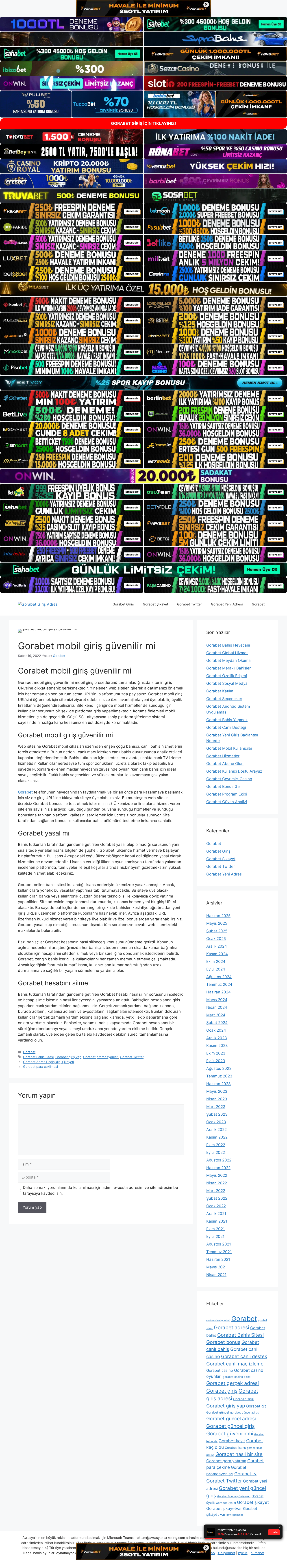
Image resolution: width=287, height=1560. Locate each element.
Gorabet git (256, 1406)
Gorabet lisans (235, 1447)
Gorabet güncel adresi (231, 1418)
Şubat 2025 (216, 931)
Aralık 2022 (216, 1129)
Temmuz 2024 (219, 984)
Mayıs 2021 (216, 1267)
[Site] (71, 211)
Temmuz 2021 (219, 1252)
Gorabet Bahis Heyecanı (228, 645)
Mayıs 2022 (216, 1175)
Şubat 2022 (216, 1198)
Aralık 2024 (216, 946)
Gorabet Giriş (123, 604)
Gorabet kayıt (232, 1440)
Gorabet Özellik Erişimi (226, 676)
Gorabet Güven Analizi (226, 802)
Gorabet (258, 604)
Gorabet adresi (231, 1327)
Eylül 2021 (215, 1236)
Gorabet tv (245, 1473)
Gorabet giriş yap (68, 1057)
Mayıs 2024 (216, 999)
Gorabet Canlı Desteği (226, 727)
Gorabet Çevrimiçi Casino (229, 779)
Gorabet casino (219, 1370)
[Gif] (143, 289)
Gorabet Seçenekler (224, 698)
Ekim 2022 (215, 1145)
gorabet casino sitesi (237, 1376)
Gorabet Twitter (189, 604)
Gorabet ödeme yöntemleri (233, 1496)
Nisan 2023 (216, 1099)
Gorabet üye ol (226, 1503)
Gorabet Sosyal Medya (227, 683)
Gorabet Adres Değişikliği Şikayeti (48, 1062)
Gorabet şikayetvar (224, 1508)
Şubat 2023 (217, 1114)
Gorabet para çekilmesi (40, 1066)
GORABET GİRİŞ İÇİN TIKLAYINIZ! (143, 123)
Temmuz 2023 (219, 1076)
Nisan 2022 (216, 1183)
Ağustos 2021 (218, 1244)
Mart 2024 (215, 1015)
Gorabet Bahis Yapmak (227, 720)
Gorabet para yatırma (226, 1460)
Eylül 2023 (215, 1061)
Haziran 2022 (218, 1168)
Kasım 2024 (217, 954)
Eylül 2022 (215, 1152)
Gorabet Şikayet (155, 604)
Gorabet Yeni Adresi (227, 604)
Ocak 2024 (216, 1030)
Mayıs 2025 (216, 923)
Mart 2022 (215, 1190)
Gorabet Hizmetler (222, 756)
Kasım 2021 (216, 1221)
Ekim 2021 (215, 1229)
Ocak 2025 (216, 938)
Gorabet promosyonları (100, 1057)
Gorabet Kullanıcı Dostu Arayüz (234, 771)
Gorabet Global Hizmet (227, 653)
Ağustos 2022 (218, 1160)
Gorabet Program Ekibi (226, 794)
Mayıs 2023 (216, 1091)
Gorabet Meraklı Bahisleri (229, 668)
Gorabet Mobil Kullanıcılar (229, 748)
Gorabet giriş (221, 1391)
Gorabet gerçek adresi (232, 1383)
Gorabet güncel (217, 1412)
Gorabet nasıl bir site (239, 1454)
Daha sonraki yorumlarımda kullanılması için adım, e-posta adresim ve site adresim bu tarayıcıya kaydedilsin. (100, 1190)
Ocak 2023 (216, 1122)
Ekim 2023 (215, 1053)
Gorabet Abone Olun (225, 763)
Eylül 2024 (215, 969)
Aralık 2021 (216, 1213)
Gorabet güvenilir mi (229, 1433)
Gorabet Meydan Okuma (228, 660)
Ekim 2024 (215, 961)
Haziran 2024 (218, 992)
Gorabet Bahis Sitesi (38, 1057)
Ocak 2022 (216, 1206)
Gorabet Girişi (243, 1399)
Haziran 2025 (218, 915)
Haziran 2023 (218, 1083)
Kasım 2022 (217, 1137)
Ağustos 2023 (219, 1068)
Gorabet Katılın (219, 691)
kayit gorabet (234, 1514)
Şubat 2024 (217, 1022)
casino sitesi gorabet (218, 1320)
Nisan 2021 (216, 1274)
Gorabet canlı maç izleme (234, 1364)
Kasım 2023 (217, 1045)
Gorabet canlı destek (244, 1356)
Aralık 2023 (216, 1038)
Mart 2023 (215, 1106)
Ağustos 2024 (219, 977)
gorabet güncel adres (244, 1412)
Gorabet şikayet (253, 1502)
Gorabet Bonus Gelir (224, 786)
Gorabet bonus (223, 1342)
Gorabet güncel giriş (230, 1426)
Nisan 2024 (216, 1007)
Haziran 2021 (218, 1259)
